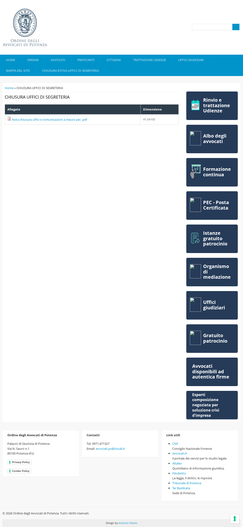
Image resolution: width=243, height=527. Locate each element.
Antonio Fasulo (127, 523)
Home (10, 60)
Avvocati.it (179, 453)
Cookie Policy (20, 471)
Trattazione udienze (149, 60)
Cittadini (114, 60)
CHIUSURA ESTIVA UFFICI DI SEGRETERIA (70, 70)
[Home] (25, 27)
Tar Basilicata (181, 488)
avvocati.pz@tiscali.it (110, 448)
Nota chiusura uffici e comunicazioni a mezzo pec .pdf (49, 119)
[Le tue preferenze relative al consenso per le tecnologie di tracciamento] (234, 518)
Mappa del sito (18, 70)
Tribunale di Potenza (186, 483)
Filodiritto (179, 473)
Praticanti (85, 60)
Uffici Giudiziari (191, 60)
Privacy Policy (21, 462)
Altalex (177, 463)
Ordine (33, 60)
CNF (175, 443)
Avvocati (58, 60)
